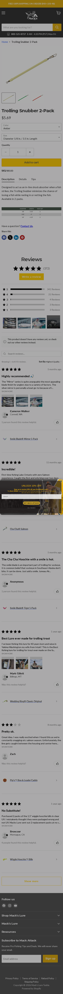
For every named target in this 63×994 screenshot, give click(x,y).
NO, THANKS (31, 508)
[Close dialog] (61, 481)
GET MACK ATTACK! (31, 503)
